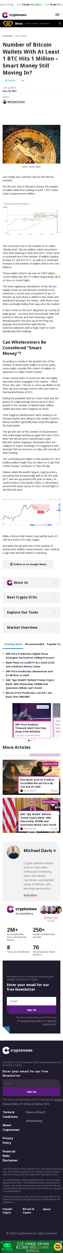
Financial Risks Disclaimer (10, 1155)
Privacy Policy (8, 1140)
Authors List (51, 917)
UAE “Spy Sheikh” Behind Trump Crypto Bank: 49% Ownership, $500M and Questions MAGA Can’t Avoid (30, 684)
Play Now (57, 1246)
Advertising (34, 1121)
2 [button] (31, 740)
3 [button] (34, 740)
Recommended (34, 644)
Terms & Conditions (10, 1114)
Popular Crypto (7, 1210)
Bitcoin (23, 249)
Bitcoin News (21, 36)
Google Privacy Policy (31, 1020)
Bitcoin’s (27, 310)
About (47, 1209)
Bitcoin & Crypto (28, 1210)
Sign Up (31, 1010)
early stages (33, 539)
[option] (31, 720)
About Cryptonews (11, 1127)
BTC (28, 260)
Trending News (13, 644)
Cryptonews (7, 36)
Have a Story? (35, 1112)
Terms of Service (33, 1103)
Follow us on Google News (29, 564)
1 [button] (29, 740)
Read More (30, 895)
